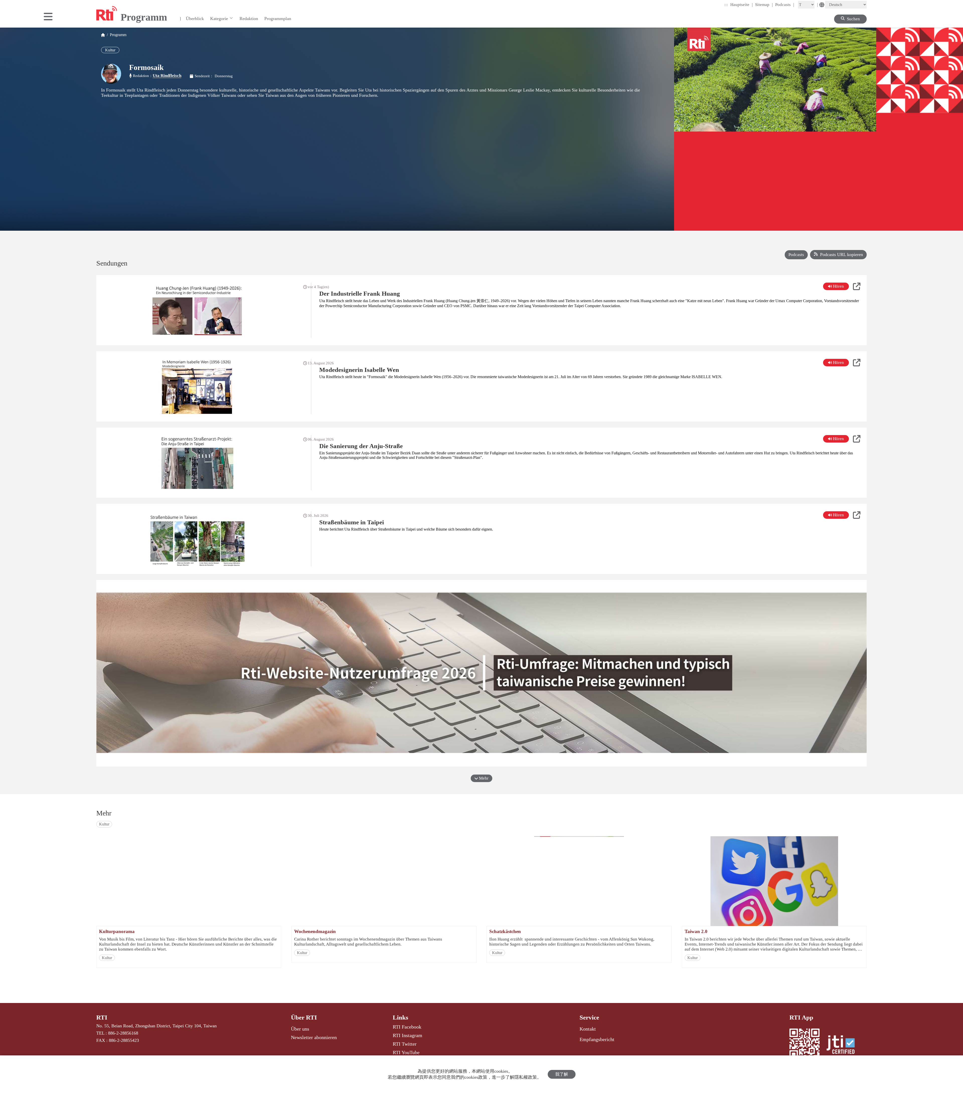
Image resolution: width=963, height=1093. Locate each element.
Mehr (483, 778)
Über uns (300, 1029)
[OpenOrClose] (48, 17)
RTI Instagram (407, 1035)
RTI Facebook (407, 1027)
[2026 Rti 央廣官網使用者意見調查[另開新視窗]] (481, 673)
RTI (101, 1017)
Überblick (195, 18)
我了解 (561, 1074)
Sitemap (764, 4)
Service (589, 1017)
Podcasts (784, 4)
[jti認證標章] (844, 1045)
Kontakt (588, 1029)
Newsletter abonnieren (314, 1037)
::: (726, 4)
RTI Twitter (405, 1044)
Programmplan (277, 18)
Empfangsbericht (597, 1039)
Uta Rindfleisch (167, 75)
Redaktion (248, 18)
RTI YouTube (406, 1052)
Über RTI (304, 1017)
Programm (117, 35)
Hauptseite (741, 4)
